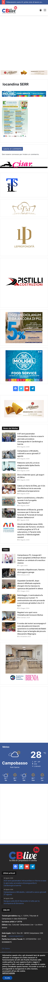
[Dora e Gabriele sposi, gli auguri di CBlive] (9, 478)
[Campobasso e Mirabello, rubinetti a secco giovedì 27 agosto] (9, 454)
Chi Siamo (6, 948)
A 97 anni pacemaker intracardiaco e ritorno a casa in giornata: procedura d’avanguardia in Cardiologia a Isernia (30, 439)
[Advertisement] (24, 42)
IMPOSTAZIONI (8, 973)
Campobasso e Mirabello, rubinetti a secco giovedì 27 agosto (28, 453)
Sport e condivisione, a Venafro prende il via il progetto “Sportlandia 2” (30, 500)
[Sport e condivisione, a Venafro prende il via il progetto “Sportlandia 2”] (9, 501)
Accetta (7, 978)
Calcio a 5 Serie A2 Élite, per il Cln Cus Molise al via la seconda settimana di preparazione (31, 488)
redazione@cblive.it (15, 936)
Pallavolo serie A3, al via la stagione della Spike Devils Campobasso (28, 465)
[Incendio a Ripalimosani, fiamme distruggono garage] (9, 573)
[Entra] (40, 11)
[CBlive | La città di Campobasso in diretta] (9, 10)
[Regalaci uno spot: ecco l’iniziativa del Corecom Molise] (9, 615)
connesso (15, 154)
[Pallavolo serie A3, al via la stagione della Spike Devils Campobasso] (9, 466)
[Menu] (45, 11)
